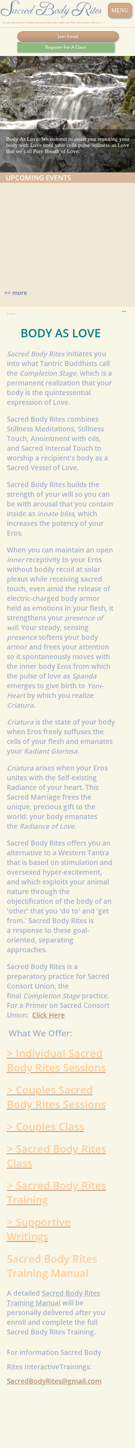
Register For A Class (65, 47)
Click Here (48, 1014)
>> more (15, 293)
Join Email (68, 36)
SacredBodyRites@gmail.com (54, 1381)
